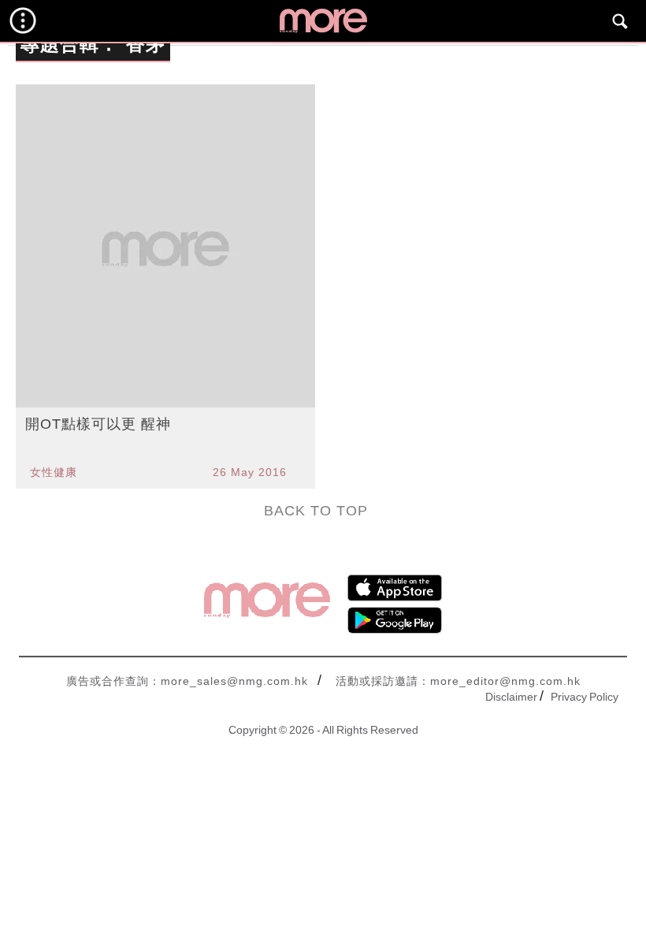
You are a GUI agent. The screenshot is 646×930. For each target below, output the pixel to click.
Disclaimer (511, 696)
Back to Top (316, 511)
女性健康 (53, 472)
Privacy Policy (584, 696)
